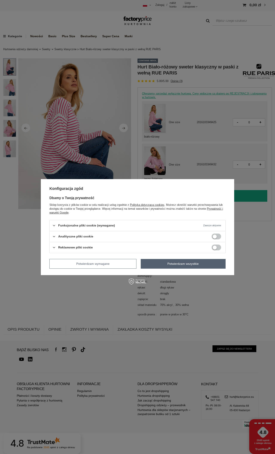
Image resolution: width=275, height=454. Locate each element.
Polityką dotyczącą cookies (147, 204)
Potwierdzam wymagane (93, 263)
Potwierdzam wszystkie (183, 263)
